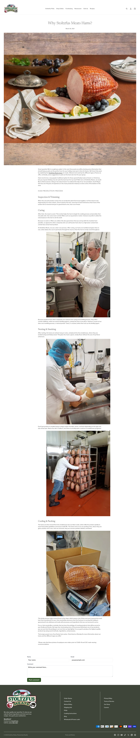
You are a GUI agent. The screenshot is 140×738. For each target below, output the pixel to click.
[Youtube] (121, 735)
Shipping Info (68, 707)
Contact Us (67, 701)
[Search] (127, 9)
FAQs (65, 710)
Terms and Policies (70, 735)
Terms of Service (109, 701)
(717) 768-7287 (13, 723)
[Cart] (135, 9)
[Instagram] (118, 735)
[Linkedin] (132, 735)
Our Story (107, 704)
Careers (106, 707)
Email (72, 657)
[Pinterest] (135, 735)
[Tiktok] (125, 735)
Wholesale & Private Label (72, 719)
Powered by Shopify (22, 735)
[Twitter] (128, 735)
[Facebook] (115, 735)
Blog (65, 716)
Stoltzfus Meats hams (55, 173)
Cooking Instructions (70, 713)
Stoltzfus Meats (12, 735)
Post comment (34, 680)
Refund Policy (68, 704)
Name (29, 657)
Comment (30, 664)
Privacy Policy (108, 698)
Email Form (14, 721)
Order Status (68, 698)
